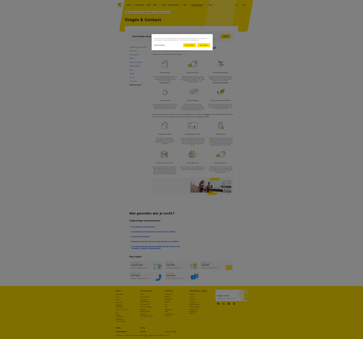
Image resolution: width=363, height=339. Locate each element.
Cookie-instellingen (159, 45)
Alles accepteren (189, 45)
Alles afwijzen (203, 45)
